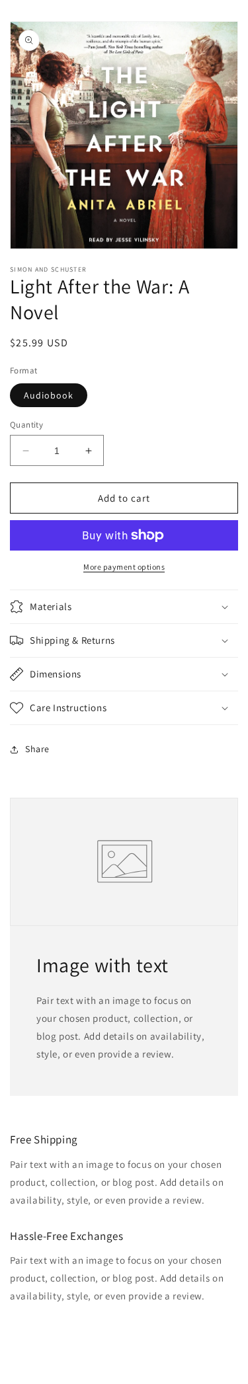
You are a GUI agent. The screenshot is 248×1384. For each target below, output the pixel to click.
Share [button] (37, 749)
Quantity (26, 424)
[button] (124, 606)
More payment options (124, 567)
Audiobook (48, 395)
